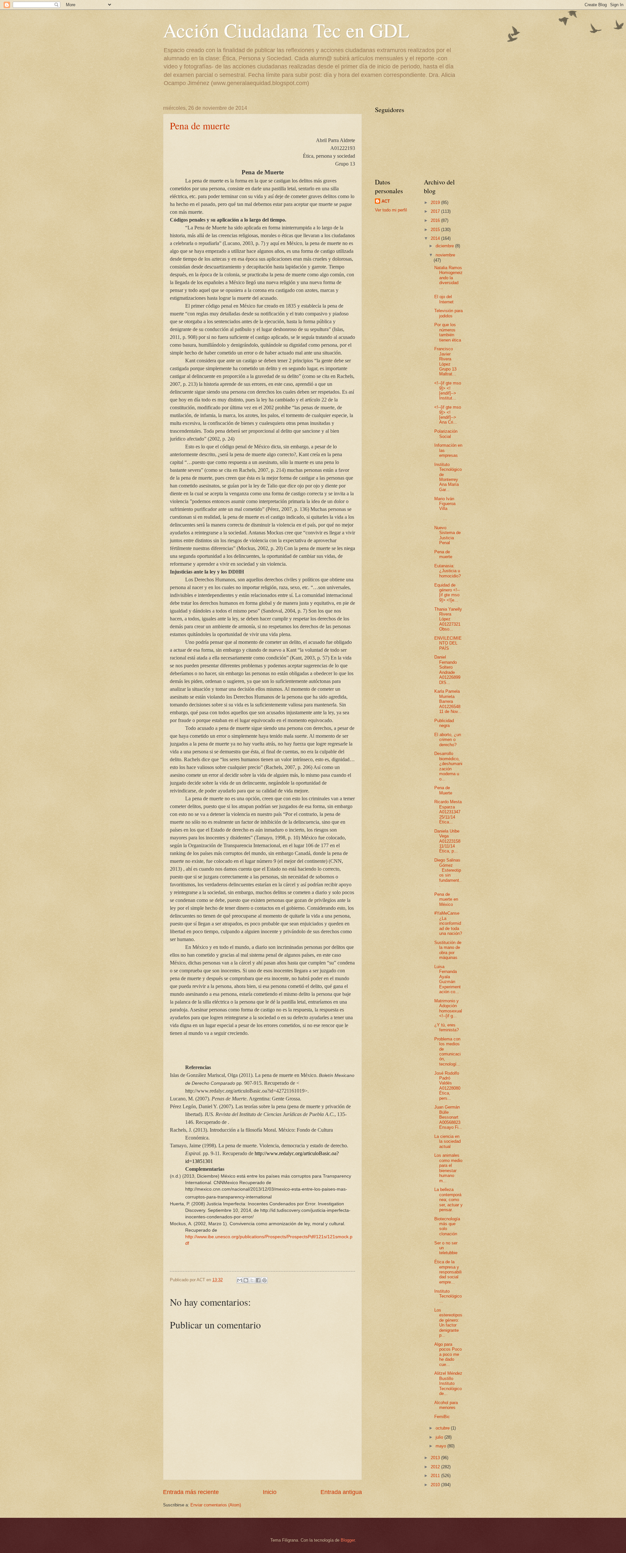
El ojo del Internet (444, 299)
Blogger (348, 1540)
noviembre (445, 255)
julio (440, 1437)
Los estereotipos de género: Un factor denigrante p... (448, 1323)
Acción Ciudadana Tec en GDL (286, 30)
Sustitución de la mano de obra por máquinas (447, 950)
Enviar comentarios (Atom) (215, 1504)
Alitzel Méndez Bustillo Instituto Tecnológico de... (448, 1383)
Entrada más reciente (191, 1492)
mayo (441, 1446)
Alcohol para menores (446, 1405)
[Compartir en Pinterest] (264, 1280)
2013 (436, 1457)
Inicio (269, 1492)
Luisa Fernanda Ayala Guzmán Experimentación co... (447, 979)
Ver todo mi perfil (391, 210)
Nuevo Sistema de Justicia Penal (447, 535)
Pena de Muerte (443, 790)
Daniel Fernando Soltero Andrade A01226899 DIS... (447, 670)
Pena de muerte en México (446, 899)
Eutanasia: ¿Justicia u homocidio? (447, 570)
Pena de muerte (200, 125)
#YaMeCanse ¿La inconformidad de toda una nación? (448, 923)
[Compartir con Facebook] (258, 1280)
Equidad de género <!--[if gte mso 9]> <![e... (447, 592)
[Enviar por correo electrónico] (239, 1280)
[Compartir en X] (252, 1280)
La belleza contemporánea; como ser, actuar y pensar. (448, 1199)
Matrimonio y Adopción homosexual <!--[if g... (448, 1008)
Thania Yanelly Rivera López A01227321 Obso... (448, 619)
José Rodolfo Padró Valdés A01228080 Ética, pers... (447, 1086)
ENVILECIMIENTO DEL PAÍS (448, 643)
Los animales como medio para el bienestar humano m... (448, 1168)
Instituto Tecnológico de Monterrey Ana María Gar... (448, 477)
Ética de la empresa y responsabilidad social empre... (448, 1271)
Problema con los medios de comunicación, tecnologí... (447, 1052)
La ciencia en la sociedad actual (447, 1141)
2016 (436, 220)
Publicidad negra (444, 723)
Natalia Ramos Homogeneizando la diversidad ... (448, 277)
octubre (443, 1428)
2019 (436, 202)
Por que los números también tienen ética (447, 332)
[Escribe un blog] (246, 1280)
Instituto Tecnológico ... (448, 1296)
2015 (436, 229)
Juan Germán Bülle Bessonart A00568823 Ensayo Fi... (448, 1117)
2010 (436, 1484)
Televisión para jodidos (448, 313)
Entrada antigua (341, 1492)
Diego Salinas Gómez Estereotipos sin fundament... (448, 873)
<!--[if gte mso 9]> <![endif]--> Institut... (447, 390)
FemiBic (442, 1416)
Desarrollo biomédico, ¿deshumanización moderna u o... (448, 766)
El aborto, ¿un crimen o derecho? (447, 739)
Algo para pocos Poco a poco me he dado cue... (448, 1354)
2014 (436, 238)
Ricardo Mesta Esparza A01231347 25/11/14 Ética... (448, 811)
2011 (436, 1475)
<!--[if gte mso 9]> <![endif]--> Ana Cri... (447, 415)
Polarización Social (445, 434)
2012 (436, 1466)
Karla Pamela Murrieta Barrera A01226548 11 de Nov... (448, 701)
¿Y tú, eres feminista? (446, 1027)
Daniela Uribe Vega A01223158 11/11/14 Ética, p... (447, 841)
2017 (436, 211)
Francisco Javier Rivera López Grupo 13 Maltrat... (445, 361)
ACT (385, 201)
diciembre (445, 245)
